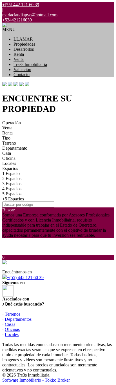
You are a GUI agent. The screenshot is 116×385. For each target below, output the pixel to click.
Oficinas (12, 329)
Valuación (22, 69)
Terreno (9, 143)
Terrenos (12, 314)
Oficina (8, 158)
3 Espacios (11, 183)
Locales (9, 163)
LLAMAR (23, 39)
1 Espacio (11, 173)
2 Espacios (11, 178)
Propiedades (24, 44)
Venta (19, 59)
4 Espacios (11, 188)
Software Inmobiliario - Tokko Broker (36, 380)
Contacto (22, 74)
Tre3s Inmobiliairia (30, 64)
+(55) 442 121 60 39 (25, 277)
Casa (6, 153)
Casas (10, 324)
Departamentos (18, 319)
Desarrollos (24, 49)
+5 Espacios (13, 198)
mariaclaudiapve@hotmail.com (29, 14)
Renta (19, 54)
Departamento (14, 148)
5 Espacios (11, 193)
